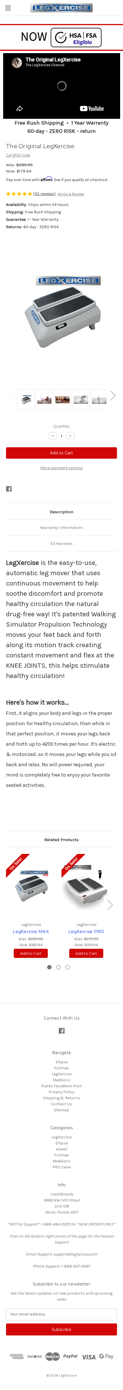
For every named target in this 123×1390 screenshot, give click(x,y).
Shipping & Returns (61, 1098)
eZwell (61, 1149)
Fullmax (61, 1068)
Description (61, 511)
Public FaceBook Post (61, 1086)
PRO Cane (61, 1167)
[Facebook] (9, 489)
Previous (10, 395)
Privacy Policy (61, 1092)
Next (112, 395)
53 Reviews (61, 543)
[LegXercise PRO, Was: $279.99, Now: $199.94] (86, 886)
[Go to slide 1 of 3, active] (49, 967)
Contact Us (61, 1104)
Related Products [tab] (61, 839)
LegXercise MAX (31, 931)
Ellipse (61, 1062)
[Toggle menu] (8, 8)
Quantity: (61, 426)
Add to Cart (30, 953)
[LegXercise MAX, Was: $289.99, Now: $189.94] (31, 886)
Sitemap (61, 1110)
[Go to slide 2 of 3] (58, 967)
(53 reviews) (44, 193)
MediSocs (61, 1080)
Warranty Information (61, 527)
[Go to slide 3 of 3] (68, 967)
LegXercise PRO (86, 931)
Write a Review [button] (71, 194)
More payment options (61, 468)
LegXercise (61, 1074)
